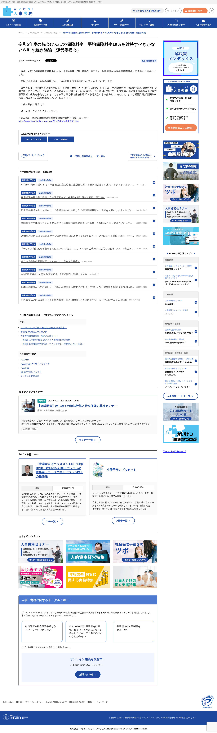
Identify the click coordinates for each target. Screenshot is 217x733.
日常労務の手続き (28, 180)
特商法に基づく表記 (77, 702)
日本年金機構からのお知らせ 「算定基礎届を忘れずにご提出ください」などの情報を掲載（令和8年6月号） (78, 287)
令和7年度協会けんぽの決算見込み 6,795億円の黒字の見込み (54, 274)
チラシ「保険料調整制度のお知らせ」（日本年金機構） (50, 261)
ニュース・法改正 (13, 25)
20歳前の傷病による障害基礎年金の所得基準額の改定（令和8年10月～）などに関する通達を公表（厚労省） (78, 236)
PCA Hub (25, 368)
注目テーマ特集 (40, 25)
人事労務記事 (68, 25)
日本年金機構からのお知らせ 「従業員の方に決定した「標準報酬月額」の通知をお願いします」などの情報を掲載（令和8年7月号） (78, 210)
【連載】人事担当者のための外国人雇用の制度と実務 (45, 340)
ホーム (21, 33)
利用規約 (19, 702)
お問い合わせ (86, 674)
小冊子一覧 (121, 520)
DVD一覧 (51, 521)
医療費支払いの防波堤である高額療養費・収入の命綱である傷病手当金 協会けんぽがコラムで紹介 (74, 300)
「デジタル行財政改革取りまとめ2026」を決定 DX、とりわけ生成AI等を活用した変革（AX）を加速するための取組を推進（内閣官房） (78, 248)
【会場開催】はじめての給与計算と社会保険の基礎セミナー (77, 405)
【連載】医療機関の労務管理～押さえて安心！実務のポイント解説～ (53, 344)
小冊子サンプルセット (121, 469)
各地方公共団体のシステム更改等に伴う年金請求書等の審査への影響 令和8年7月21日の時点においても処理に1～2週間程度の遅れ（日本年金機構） (78, 223)
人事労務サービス (203, 25)
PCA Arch (25, 360)
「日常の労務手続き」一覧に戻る (89, 156)
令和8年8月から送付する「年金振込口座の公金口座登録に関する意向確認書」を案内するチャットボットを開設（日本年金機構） (78, 184)
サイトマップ (102, 702)
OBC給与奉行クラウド (31, 372)
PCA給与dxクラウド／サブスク (35, 364)
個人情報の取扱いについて (56, 702)
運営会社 (90, 702)
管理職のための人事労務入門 (34, 332)
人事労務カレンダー (176, 25)
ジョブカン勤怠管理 (30, 376)
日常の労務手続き (51, 33)
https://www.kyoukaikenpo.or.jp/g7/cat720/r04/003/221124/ (48, 121)
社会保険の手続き (149, 61)
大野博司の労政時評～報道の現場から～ (39, 336)
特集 (22, 322)
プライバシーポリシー (34, 702)
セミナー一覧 (86, 439)
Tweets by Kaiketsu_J (174, 451)
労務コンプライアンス (34, 139)
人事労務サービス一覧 (179, 396)
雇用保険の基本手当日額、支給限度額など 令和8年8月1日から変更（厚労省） (63, 197)
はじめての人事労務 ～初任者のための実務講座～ (44, 327)
